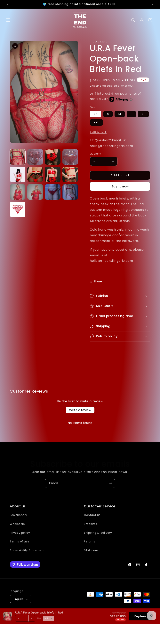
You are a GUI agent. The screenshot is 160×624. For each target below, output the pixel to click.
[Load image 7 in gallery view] (52, 174)
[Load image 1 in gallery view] (17, 157)
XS (95, 114)
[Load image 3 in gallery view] (52, 157)
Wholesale (17, 524)
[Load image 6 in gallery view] (35, 174)
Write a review (80, 410)
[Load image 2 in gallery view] (35, 157)
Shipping (96, 85)
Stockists (90, 524)
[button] (8, 20)
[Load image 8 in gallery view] (70, 174)
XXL (96, 122)
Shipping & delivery (98, 533)
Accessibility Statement (27, 550)
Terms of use (19, 541)
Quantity (95, 154)
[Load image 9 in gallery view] (17, 192)
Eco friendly (18, 515)
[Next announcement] (152, 4)
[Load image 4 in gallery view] (70, 157)
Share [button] (98, 281)
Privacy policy (20, 533)
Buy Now (140, 616)
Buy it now (120, 186)
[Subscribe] (110, 483)
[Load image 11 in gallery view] (52, 192)
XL (143, 114)
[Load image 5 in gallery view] (17, 174)
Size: (39, 618)
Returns (89, 541)
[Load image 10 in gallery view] (35, 192)
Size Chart (98, 131)
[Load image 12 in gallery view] (70, 192)
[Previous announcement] (7, 4)
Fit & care (91, 550)
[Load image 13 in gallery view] (17, 209)
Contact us (92, 515)
